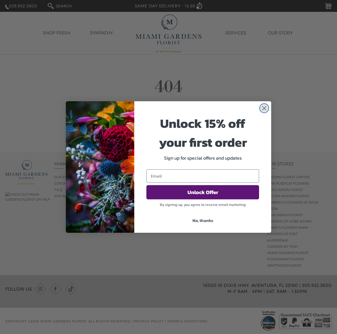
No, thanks (202, 220)
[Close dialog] (264, 108)
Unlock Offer (202, 192)
